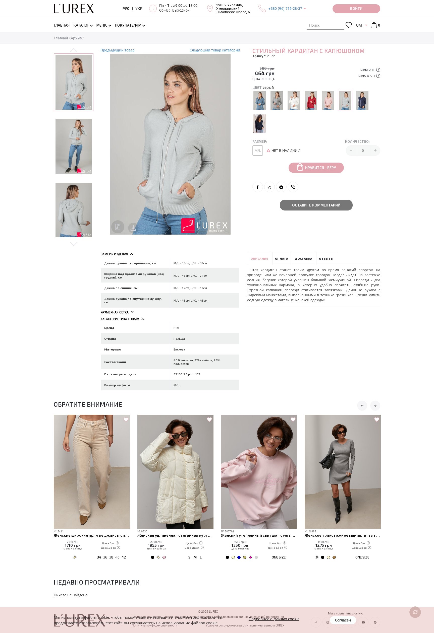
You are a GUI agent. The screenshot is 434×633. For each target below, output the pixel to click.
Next (74, 243)
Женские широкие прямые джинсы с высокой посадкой (92, 535)
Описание (259, 258)
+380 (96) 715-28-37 (285, 9)
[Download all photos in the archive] (117, 226)
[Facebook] (257, 187)
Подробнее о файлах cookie (274, 618)
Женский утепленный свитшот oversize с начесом (259, 535)
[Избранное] (349, 25)
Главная (61, 38)
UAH (359, 25)
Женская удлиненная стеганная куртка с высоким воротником (175, 535)
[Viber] (293, 187)
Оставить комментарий (316, 205)
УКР (138, 9)
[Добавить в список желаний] (126, 419)
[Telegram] (281, 187)
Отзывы (326, 258)
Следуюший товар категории (215, 50)
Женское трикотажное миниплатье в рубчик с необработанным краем (343, 535)
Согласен (343, 620)
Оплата (281, 258)
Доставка (303, 258)
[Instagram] (269, 187)
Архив (76, 38)
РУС (126, 9)
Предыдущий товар (117, 50)
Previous (74, 50)
